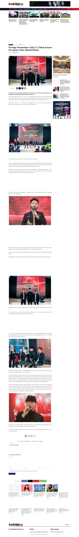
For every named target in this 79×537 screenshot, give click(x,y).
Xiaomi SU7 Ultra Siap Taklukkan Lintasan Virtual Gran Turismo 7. (13, 20)
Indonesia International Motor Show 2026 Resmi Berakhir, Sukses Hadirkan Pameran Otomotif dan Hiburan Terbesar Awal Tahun (23, 22)
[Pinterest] (22, 88)
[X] (20, 88)
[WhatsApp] (25, 88)
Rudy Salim (19, 102)
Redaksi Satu (53, 531)
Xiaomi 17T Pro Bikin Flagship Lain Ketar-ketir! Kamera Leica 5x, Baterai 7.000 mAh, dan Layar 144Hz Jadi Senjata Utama (52, 494)
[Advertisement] (39, 34)
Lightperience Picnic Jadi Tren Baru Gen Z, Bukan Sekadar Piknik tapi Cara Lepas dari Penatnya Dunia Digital (39, 494)
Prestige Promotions (23, 96)
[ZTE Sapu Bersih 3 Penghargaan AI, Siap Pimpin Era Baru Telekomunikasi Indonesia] (64, 504)
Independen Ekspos (59, 531)
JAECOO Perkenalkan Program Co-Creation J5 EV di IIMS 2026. (34, 20)
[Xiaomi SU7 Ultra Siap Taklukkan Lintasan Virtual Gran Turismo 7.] (13, 14)
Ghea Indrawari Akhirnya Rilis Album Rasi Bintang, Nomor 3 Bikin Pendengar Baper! (26, 493)
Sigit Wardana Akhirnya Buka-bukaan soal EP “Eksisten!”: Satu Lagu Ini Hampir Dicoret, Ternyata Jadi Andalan (64, 96)
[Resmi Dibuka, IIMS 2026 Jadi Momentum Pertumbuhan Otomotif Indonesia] (55, 14)
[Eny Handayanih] (10, 52)
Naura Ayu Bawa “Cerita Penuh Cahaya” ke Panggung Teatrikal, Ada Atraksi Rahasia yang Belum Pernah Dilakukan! (65, 89)
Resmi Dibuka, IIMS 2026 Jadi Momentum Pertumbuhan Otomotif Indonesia (54, 21)
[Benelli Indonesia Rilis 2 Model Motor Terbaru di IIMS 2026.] (45, 14)
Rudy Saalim (41, 441)
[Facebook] (17, 88)
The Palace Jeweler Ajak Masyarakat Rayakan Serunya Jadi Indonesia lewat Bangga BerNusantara (61, 75)
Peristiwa (11, 44)
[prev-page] (9, 518)
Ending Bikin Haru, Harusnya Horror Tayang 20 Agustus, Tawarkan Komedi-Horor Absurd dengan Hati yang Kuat (65, 82)
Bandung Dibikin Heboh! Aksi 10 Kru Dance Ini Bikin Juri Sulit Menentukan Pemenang (39, 509)
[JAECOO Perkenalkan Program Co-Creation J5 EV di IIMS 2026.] (34, 14)
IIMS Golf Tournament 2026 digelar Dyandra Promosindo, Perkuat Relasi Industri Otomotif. (65, 21)
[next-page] (11, 518)
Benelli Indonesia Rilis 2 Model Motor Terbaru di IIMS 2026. (44, 20)
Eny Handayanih (14, 52)
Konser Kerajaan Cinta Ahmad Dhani (26, 441)
